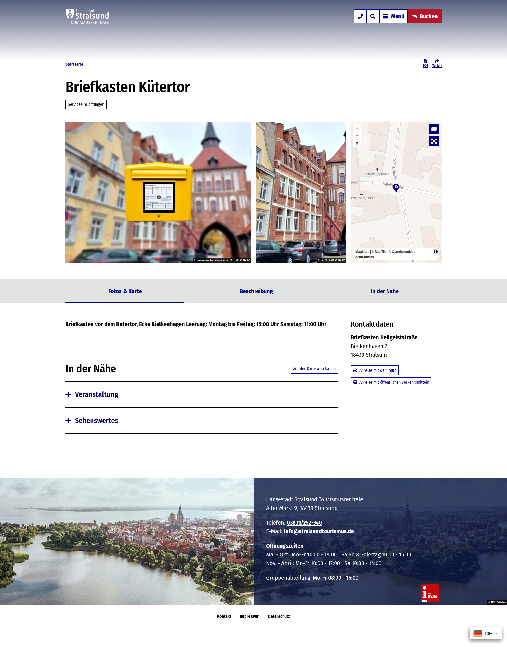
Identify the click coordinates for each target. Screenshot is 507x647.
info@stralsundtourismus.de (319, 531)
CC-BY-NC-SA (243, 260)
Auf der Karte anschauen (314, 368)
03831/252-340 (304, 522)
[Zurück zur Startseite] (87, 16)
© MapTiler (380, 251)
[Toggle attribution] (436, 251)
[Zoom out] (357, 136)
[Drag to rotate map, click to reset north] (357, 143)
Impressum (249, 616)
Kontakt (224, 616)
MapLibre (362, 251)
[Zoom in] (357, 128)
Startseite (74, 64)
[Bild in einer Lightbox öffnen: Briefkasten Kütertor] (158, 192)
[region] (396, 192)
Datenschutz (279, 616)
